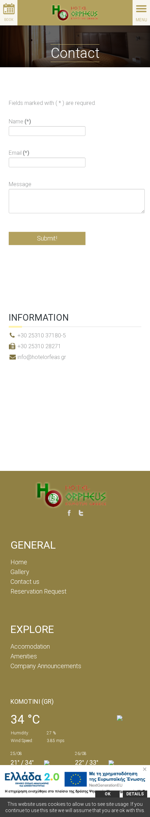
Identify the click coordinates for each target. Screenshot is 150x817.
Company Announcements (45, 666)
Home (18, 562)
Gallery (19, 571)
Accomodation (30, 646)
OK (108, 794)
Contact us (24, 581)
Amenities (23, 656)
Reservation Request (38, 591)
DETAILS (135, 794)
